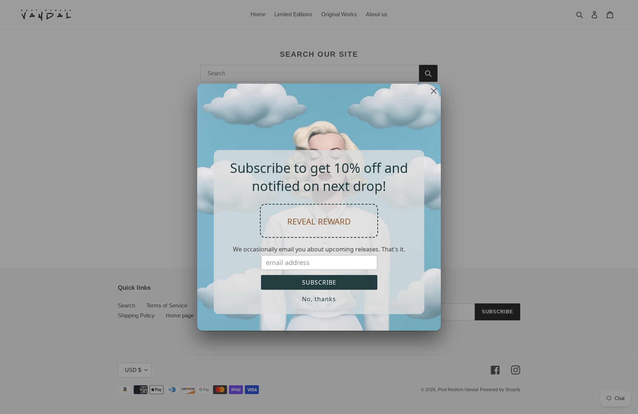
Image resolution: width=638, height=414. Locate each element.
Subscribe (319, 282)
